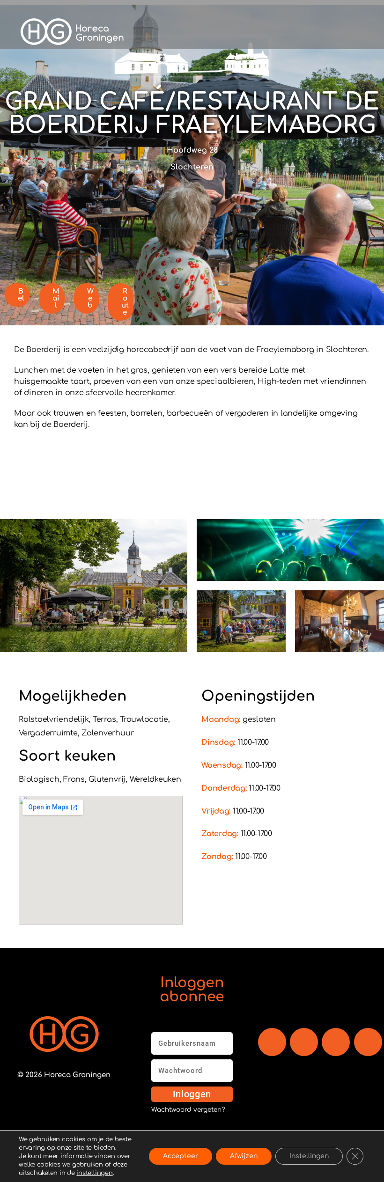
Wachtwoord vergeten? (188, 1110)
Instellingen (309, 1156)
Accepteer (180, 1156)
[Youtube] (304, 1042)
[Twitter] (368, 1042)
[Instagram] (336, 1042)
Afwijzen (244, 1156)
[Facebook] (272, 1042)
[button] (267, 32)
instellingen (94, 1173)
